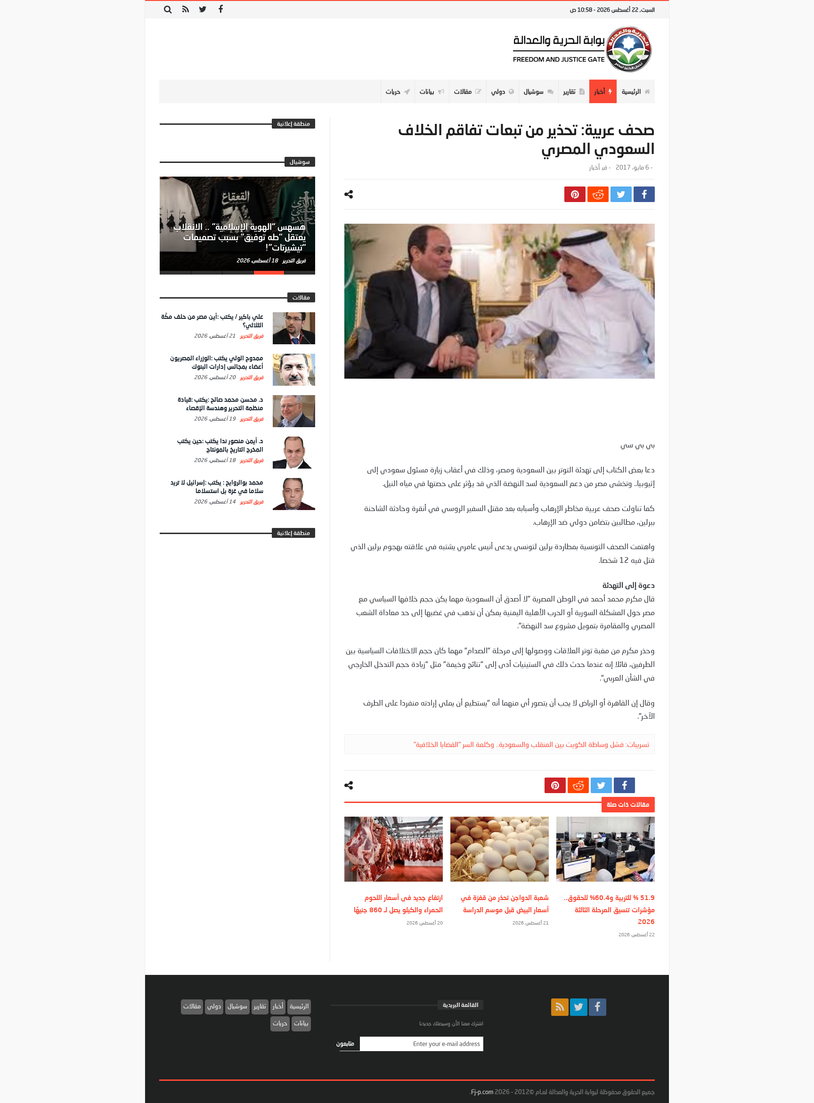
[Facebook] (220, 9)
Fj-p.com (482, 1091)
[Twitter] (203, 9)
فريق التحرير (293, 260)
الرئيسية (299, 1006)
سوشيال (237, 1006)
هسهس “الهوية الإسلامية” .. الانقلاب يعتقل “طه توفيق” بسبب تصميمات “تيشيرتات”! (239, 236)
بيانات (301, 1023)
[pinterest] (575, 194)
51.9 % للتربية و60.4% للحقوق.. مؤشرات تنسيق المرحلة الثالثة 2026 (609, 909)
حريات (280, 1023)
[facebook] (644, 194)
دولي (214, 1006)
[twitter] (621, 194)
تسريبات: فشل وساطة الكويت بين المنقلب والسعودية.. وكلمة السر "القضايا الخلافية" (531, 744)
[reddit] (598, 194)
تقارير (260, 1006)
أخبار (594, 167)
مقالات (192, 1006)
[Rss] (185, 9)
